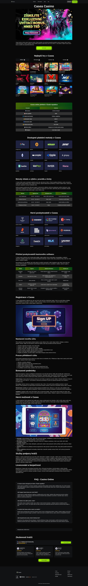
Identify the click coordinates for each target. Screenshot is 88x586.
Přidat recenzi (65, 542)
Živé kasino (36, 59)
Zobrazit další (44, 560)
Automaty (65, 59)
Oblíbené (21, 59)
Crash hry (50, 59)
